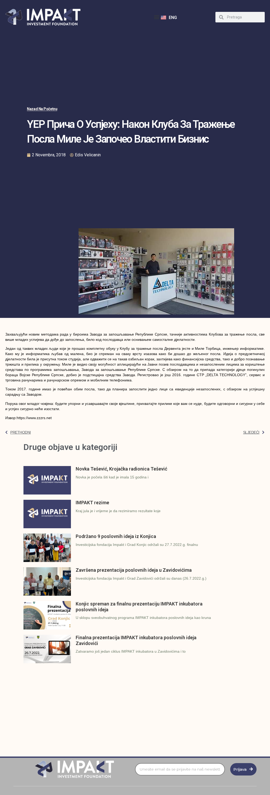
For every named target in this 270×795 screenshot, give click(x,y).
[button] (156, 17)
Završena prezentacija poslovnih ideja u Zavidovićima (134, 570)
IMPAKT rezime (92, 502)
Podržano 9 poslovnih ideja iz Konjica (116, 536)
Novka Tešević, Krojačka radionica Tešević (121, 469)
